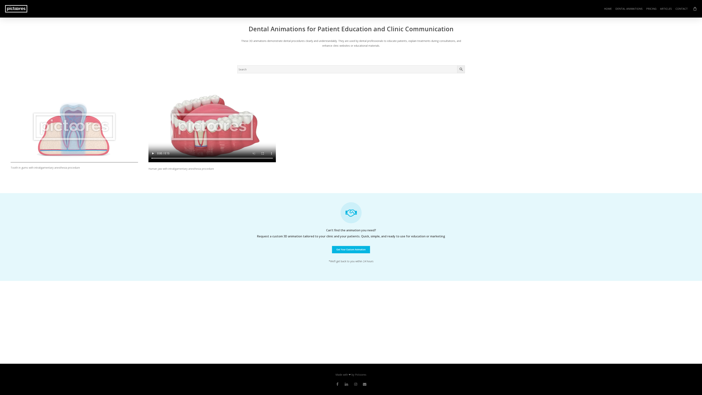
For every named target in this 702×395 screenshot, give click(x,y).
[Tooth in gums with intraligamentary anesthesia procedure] (74, 127)
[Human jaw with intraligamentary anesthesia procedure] (212, 127)
